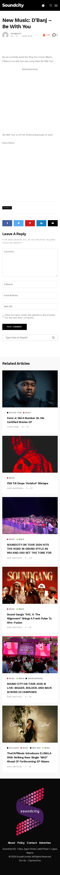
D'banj (8, 208)
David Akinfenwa (15, 488)
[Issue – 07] (30, 812)
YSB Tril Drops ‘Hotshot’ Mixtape (27, 483)
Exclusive (14, 748)
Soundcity (16, 34)
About (11, 842)
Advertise (45, 842)
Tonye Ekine (13, 427)
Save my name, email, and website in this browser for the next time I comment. (30, 316)
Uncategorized (35, 678)
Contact (32, 842)
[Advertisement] (30, 101)
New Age (36, 748)
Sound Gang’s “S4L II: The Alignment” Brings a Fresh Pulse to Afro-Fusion (29, 618)
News (21, 539)
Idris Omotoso (14, 558)
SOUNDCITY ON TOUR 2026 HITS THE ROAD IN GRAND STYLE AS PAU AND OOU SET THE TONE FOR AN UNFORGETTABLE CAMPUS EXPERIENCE (29, 553)
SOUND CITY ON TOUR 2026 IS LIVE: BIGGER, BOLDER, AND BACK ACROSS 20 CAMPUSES (29, 688)
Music (28, 413)
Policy (21, 842)
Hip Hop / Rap (15, 413)
